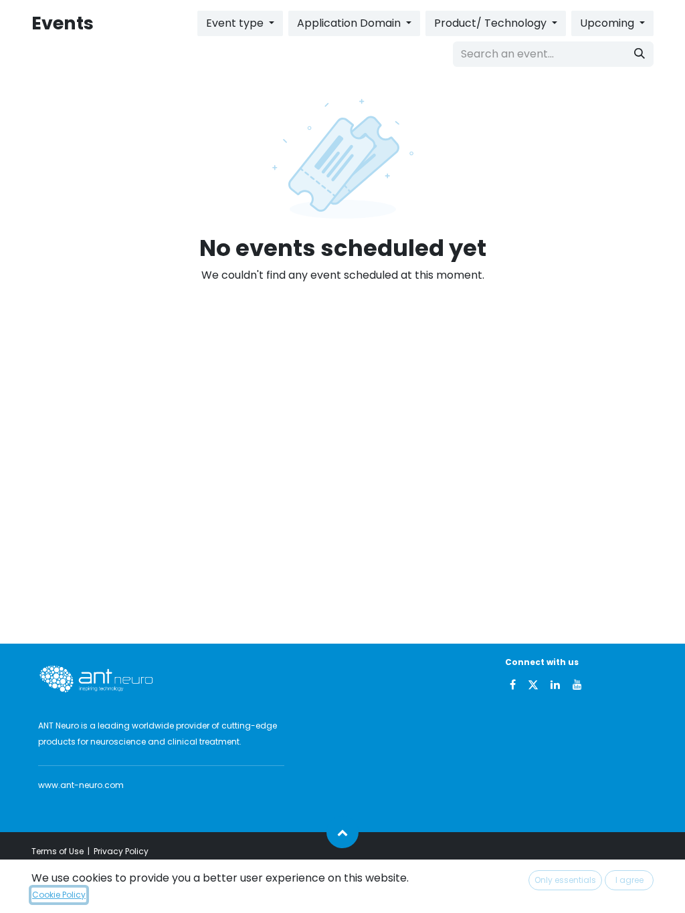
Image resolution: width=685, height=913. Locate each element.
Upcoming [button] (608, 23)
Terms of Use (57, 851)
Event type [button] (236, 23)
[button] (342, 832)
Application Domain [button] (350, 23)
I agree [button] (629, 880)
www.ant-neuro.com (81, 785)
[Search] (639, 54)
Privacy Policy (121, 851)
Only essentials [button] (565, 880)
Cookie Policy (59, 894)
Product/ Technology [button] (491, 23)
